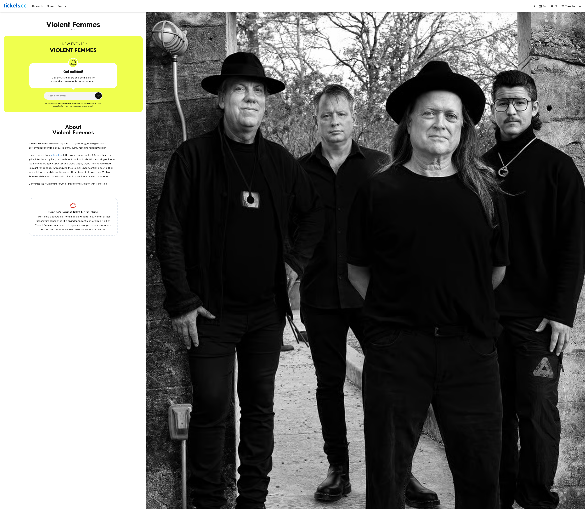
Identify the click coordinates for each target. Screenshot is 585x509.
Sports (62, 6)
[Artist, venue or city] (534, 6)
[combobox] (568, 6)
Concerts (37, 6)
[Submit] (98, 95)
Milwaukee (56, 155)
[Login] (580, 6)
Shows (50, 6)
